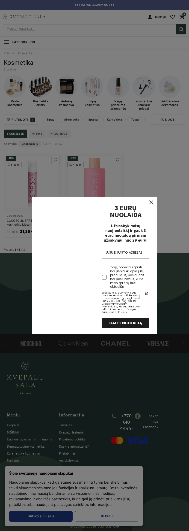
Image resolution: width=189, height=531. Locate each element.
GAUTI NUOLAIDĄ (125, 323)
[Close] (151, 202)
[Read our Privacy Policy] (146, 293)
